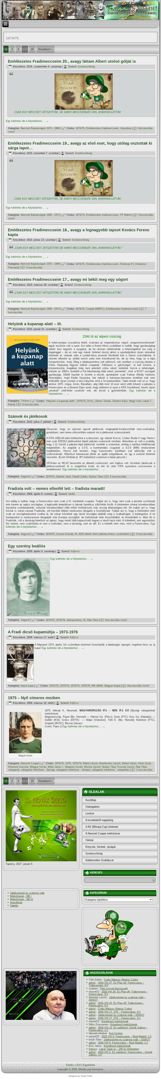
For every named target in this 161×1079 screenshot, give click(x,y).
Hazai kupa (27, 685)
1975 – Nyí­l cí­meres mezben (34, 698)
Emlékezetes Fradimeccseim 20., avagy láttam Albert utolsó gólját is (72, 61)
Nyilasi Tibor (96, 476)
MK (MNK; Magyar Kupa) (106, 685)
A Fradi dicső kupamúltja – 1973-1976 (43, 632)
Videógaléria (92, 806)
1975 (68, 763)
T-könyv (25, 400)
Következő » (45, 49)
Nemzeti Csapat (30, 763)
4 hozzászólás (34, 267)
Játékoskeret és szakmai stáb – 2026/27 (117, 998)
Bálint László (90, 763)
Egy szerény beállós (26, 546)
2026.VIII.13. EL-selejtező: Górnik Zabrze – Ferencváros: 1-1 (118, 1029)
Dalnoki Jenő (63, 476)
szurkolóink (122, 534)
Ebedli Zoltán (79, 476)
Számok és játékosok (27, 416)
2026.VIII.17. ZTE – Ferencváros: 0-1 (119, 1011)
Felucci (93, 1049)
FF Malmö (126, 214)
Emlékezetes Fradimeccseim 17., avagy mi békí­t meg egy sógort (68, 279)
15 (32, 49)
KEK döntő (85, 534)
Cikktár (89, 840)
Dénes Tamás (103, 400)
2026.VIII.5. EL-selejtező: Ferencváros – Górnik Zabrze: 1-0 (120, 1053)
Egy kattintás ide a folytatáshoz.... (27, 120)
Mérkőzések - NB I (20, 896)
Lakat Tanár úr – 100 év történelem (119, 1049)
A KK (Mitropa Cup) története (101, 826)
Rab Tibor (92, 620)
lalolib (71, 493)
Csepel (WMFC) (95, 308)
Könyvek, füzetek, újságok (100, 846)
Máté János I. (56, 766)
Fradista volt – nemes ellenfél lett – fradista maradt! (56, 488)
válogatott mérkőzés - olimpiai (73, 769)
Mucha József (92, 766)
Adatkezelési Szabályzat (99, 860)
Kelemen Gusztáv (18, 766)
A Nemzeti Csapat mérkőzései (102, 833)
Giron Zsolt (144, 763)
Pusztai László (125, 766)
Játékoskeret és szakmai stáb (27, 893)
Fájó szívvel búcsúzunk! (114, 988)
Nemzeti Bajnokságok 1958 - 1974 (40, 214)
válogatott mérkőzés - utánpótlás (110, 769)
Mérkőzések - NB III (21, 899)
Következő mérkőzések (115, 1021)
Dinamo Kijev (120, 400)
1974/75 (80, 128)
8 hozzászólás (30, 404)
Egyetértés (89, 1064)
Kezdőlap (90, 800)
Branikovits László (109, 763)
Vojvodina (125, 128)
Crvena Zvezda (64, 534)
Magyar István (38, 766)
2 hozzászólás (144, 534)
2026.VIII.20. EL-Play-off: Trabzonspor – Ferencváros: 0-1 (118, 993)
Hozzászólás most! (116, 620)
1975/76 (60, 620)
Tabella (14, 905)
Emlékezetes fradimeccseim (102, 128)
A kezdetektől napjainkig (99, 820)
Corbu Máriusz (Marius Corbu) (121, 979)
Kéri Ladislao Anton (104, 534)
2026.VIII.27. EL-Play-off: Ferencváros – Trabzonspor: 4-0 (116, 984)
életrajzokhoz (74, 620)
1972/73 (53, 685)
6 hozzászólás (118, 476)
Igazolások (16, 902)
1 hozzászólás (144, 769)
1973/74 (64, 685)
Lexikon (89, 813)
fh (76, 534)
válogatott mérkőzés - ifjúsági (38, 769)
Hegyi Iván (135, 400)
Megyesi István (74, 766)
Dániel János (129, 763)
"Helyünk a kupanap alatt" (60, 400)
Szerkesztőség (86, 66)
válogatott (13, 769)
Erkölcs (70, 1064)
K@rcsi (75, 551)
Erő (79, 1064)
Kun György (116, 1033)
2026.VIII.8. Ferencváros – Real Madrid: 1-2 (126, 1036)
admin (92, 982)
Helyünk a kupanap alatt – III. (35, 324)
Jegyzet (25, 476)
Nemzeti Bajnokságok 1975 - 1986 (40, 128)
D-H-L (90, 400)
